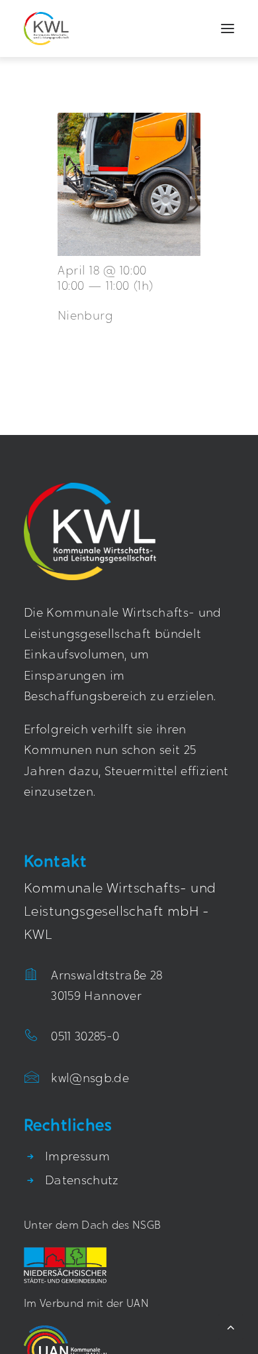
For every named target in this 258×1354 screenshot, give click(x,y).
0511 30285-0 (85, 1038)
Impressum (77, 1158)
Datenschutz (82, 1182)
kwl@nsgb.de (90, 1079)
